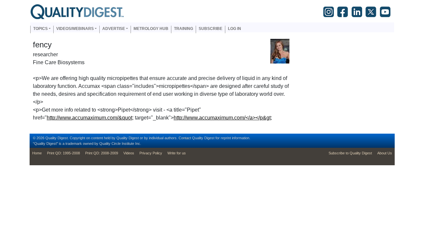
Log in (234, 28)
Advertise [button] (113, 28)
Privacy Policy (150, 153)
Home (37, 153)
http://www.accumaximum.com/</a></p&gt (222, 117)
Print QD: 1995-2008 (63, 153)
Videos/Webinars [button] (75, 28)
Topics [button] (40, 28)
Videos (128, 153)
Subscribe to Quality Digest (350, 153)
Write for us (176, 153)
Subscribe (210, 28)
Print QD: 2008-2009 (101, 153)
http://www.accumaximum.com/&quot (89, 117)
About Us (384, 153)
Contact (185, 138)
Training (183, 28)
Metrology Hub (151, 28)
